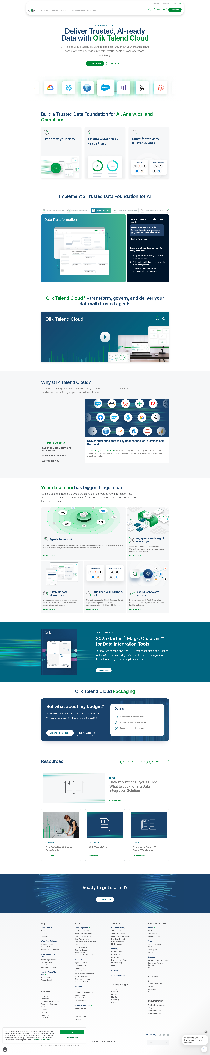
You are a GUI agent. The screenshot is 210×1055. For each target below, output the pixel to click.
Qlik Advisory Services (156, 968)
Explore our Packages (60, 733)
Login (174, 3)
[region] (44, 1035)
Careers (44, 1012)
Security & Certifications (83, 998)
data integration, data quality (103, 450)
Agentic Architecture (48, 947)
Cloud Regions (80, 995)
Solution (118, 975)
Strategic (82, 1005)
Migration (114, 997)
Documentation (153, 933)
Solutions (63, 11)
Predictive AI (79, 968)
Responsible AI (46, 980)
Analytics (78, 1019)
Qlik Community (153, 947)
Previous (25, 88)
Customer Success (77, 11)
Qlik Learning (153, 931)
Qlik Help (114, 1002)
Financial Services (117, 952)
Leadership (45, 999)
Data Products (80, 944)
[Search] (149, 9)
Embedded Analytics (82, 976)
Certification (115, 991)
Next (185, 88)
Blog (149, 981)
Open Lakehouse (81, 947)
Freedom (44, 936)
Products (54, 11)
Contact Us (175, 10)
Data (81, 928)
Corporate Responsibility (50, 1001)
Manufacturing (116, 963)
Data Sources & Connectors (46, 963)
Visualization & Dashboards (84, 974)
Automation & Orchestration (84, 982)
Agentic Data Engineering (84, 933)
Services (44, 983)
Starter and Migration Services (155, 964)
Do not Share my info (108, 1041)
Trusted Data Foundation (50, 950)
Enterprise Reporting (82, 979)
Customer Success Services (158, 960)
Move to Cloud (80, 1001)
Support (156, 3)
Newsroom (45, 1015)
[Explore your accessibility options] (5, 1049)
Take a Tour (115, 63)
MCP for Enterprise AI (48, 967)
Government (115, 954)
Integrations (152, 1008)
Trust (43, 931)
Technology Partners (48, 960)
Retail (113, 965)
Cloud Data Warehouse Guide (134, 762)
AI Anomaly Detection (82, 971)
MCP (76, 990)
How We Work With (48, 973)
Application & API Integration (85, 955)
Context (44, 933)
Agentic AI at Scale (118, 933)
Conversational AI (81, 965)
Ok (72, 1032)
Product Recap (80, 1008)
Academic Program (48, 1007)
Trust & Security (46, 977)
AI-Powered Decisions (119, 931)
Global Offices (46, 1018)
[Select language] (180, 3)
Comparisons (153, 989)
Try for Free (160, 10)
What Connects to (48, 955)
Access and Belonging (49, 1004)
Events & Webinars (155, 984)
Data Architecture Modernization (117, 943)
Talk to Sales (85, 733)
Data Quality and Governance (85, 942)
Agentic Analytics (81, 963)
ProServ (114, 994)
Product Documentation (156, 1005)
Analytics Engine (47, 944)
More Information (72, 1037)
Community (115, 1000)
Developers (152, 950)
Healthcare (115, 957)
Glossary (151, 986)
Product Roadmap (154, 1010)
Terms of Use (93, 1041)
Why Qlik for (46, 928)
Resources (91, 11)
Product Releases (154, 1013)
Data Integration (80, 1016)
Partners (44, 1009)
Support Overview (154, 944)
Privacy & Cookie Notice (42, 1040)
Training (114, 989)
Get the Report (103, 670)
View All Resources (159, 762)
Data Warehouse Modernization (81, 951)
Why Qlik (44, 11)
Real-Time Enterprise (118, 939)
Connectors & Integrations (84, 992)
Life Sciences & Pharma (119, 960)
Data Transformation (82, 939)
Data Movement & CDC (83, 936)
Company (165, 3)
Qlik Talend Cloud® (82, 931)
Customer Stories (154, 936)
